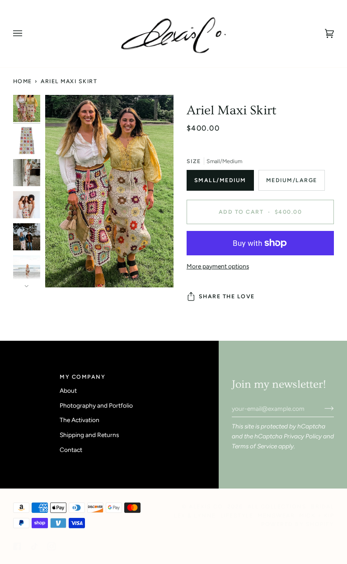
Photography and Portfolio (96, 405)
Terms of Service (254, 446)
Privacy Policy (303, 436)
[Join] (322, 408)
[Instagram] (51, 546)
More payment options (218, 266)
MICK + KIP (316, 515)
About (68, 390)
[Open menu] (26, 33)
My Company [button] (82, 376)
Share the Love (227, 296)
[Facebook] (17, 546)
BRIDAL (322, 506)
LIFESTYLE (236, 515)
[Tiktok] (34, 546)
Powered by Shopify (297, 524)
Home (22, 81)
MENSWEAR (276, 515)
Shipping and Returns (89, 434)
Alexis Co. (207, 506)
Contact (71, 449)
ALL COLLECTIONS (277, 506)
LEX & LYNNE (195, 515)
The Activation (79, 419)
